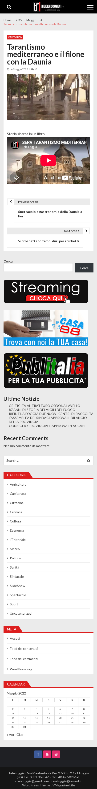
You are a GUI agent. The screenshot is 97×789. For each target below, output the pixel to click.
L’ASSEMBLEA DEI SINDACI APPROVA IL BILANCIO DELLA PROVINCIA (48, 420)
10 (24, 713)
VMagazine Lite (64, 785)
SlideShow (17, 586)
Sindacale (17, 576)
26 (48, 722)
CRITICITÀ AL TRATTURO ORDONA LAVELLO (44, 406)
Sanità (14, 567)
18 (36, 717)
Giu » (20, 735)
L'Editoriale (18, 540)
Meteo (15, 549)
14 (72, 713)
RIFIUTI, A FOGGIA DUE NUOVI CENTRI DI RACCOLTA (51, 414)
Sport (14, 604)
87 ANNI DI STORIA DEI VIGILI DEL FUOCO (42, 410)
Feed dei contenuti (24, 649)
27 (60, 722)
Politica (15, 558)
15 (84, 713)
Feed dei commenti (24, 659)
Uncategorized (21, 613)
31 (24, 726)
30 (13, 726)
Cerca (8, 261)
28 (72, 722)
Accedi (15, 638)
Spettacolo (18, 595)
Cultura (15, 521)
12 (48, 713)
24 (24, 722)
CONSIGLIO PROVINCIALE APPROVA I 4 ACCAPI (47, 426)
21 (72, 717)
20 (60, 717)
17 (24, 717)
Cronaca (16, 512)
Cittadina (17, 503)
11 (36, 713)
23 (13, 722)
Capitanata (15, 37)
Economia (17, 530)
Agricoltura (18, 484)
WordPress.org (21, 669)
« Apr (10, 735)
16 (13, 717)
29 (84, 722)
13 (60, 713)
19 (48, 717)
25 (36, 722)
